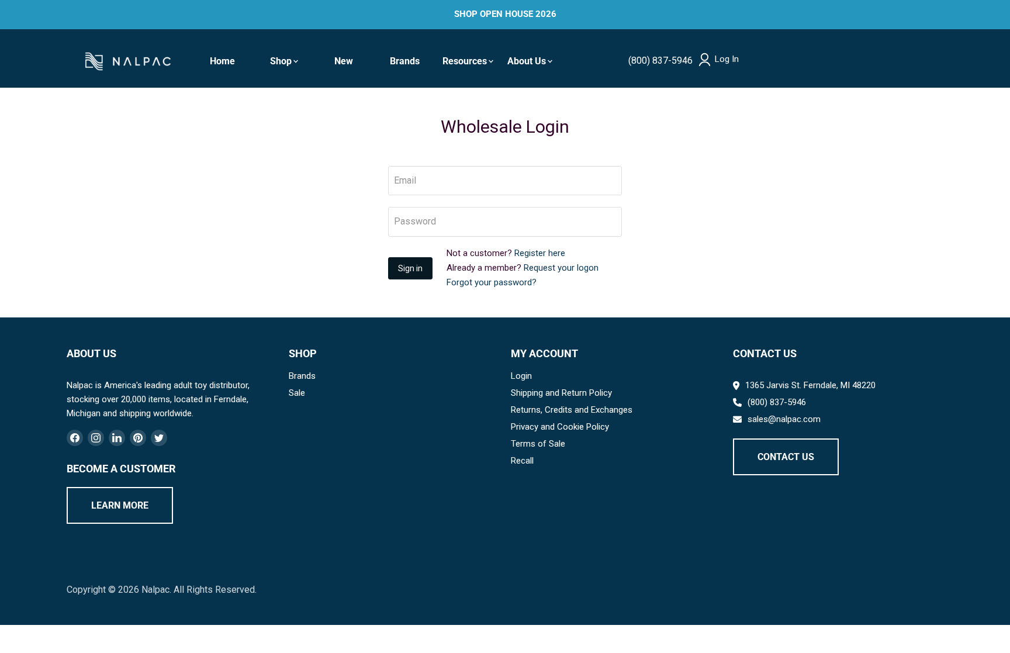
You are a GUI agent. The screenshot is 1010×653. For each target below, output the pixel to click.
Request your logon (561, 267)
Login (521, 376)
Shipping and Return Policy (561, 393)
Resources (464, 61)
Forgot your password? (492, 282)
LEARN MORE (119, 505)
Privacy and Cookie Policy (560, 426)
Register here (539, 253)
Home (222, 61)
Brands (405, 61)
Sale (297, 393)
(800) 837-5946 (660, 60)
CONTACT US (786, 456)
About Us (526, 61)
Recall (522, 460)
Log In (727, 59)
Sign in (410, 268)
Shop (281, 61)
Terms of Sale (538, 443)
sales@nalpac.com (784, 419)
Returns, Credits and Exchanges (571, 410)
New (343, 61)
